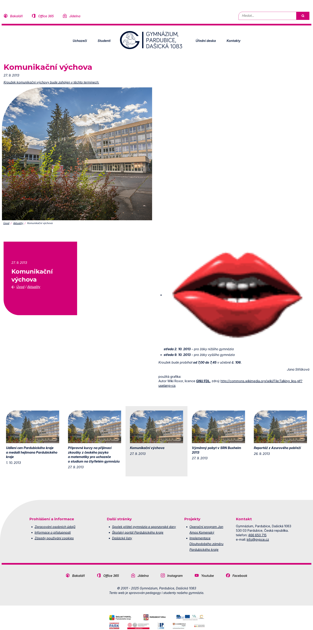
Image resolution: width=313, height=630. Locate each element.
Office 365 (46, 16)
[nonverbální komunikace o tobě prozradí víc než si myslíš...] (77, 154)
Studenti (104, 41)
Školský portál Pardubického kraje (137, 532)
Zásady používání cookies (54, 538)
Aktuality (18, 223)
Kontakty (233, 41)
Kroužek (10, 82)
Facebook (239, 576)
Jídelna (74, 16)
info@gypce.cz (258, 539)
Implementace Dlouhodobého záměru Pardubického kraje (206, 544)
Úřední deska (206, 41)
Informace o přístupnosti (53, 532)
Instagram (175, 576)
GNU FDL (203, 381)
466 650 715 (257, 535)
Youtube (207, 576)
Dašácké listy (122, 538)
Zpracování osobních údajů (55, 527)
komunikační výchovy (33, 82)
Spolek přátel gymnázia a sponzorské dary (144, 527)
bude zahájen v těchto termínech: (74, 82)
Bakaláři (16, 16)
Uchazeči (80, 41)
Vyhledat (302, 16)
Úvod (6, 223)
